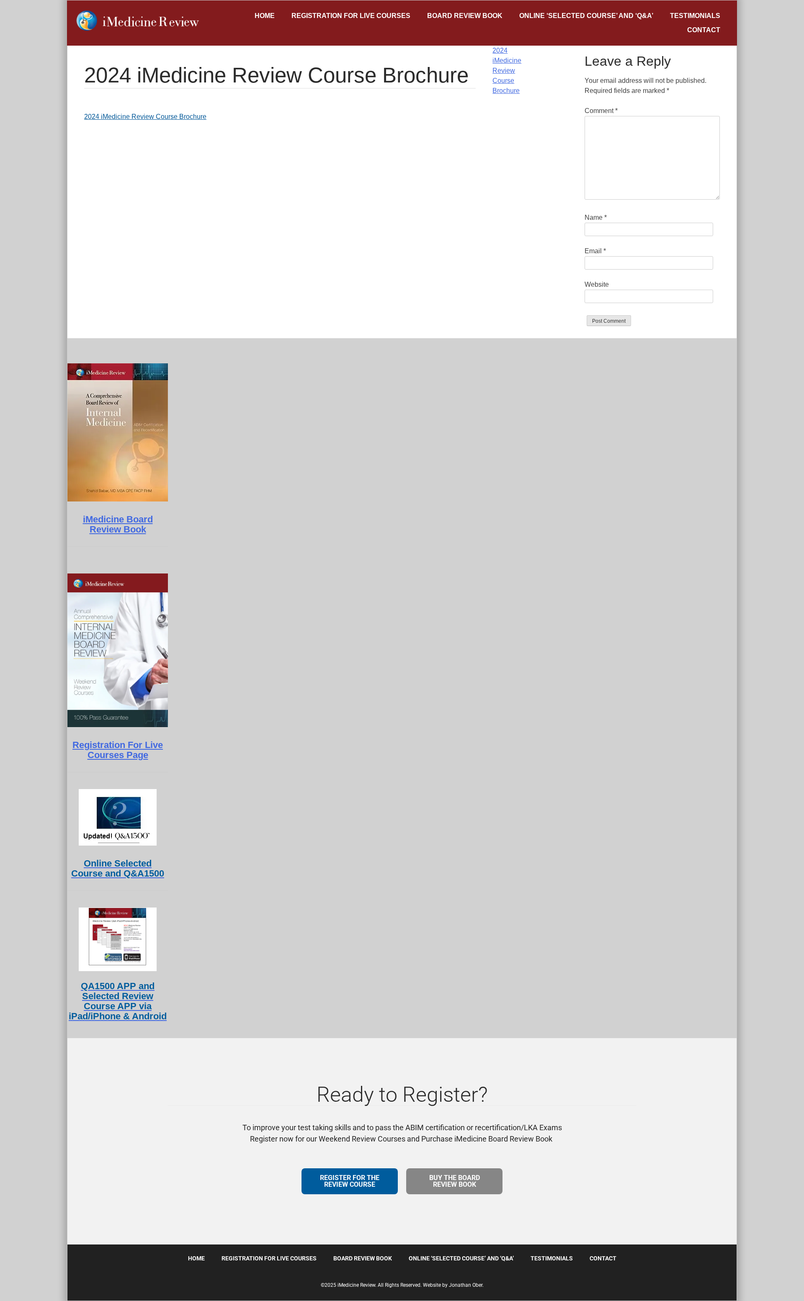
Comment (601, 110)
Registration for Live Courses (350, 15)
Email (595, 251)
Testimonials (695, 15)
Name (596, 217)
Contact (703, 29)
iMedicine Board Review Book (118, 524)
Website (597, 284)
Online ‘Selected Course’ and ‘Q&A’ (586, 15)
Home (265, 15)
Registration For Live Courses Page (117, 750)
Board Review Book (464, 15)
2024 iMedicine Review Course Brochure (145, 116)
